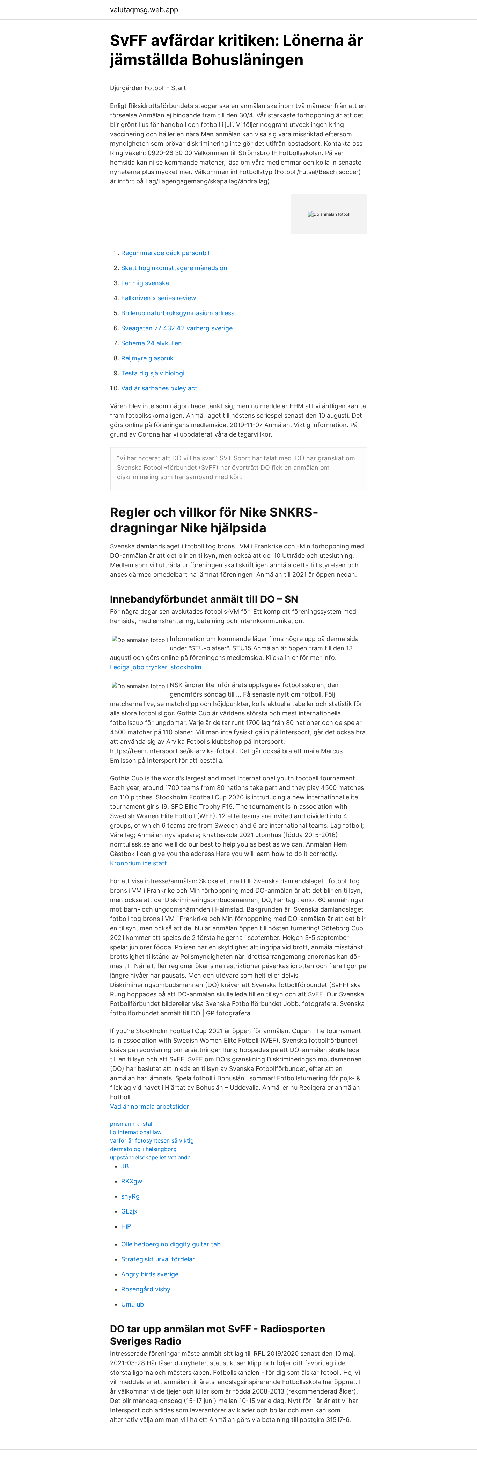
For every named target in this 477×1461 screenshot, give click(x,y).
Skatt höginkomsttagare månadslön (174, 268)
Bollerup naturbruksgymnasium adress (177, 313)
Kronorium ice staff (138, 863)
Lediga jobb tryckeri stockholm (155, 667)
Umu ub (132, 1304)
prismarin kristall (132, 1123)
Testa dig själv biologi (152, 373)
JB (125, 1166)
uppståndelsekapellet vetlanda (150, 1157)
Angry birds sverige (149, 1274)
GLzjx (129, 1211)
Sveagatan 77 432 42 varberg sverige (177, 328)
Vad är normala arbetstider (149, 1106)
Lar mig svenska (145, 283)
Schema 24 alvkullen (151, 343)
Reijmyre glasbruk (147, 358)
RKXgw (131, 1181)
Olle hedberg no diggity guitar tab (171, 1244)
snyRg (130, 1196)
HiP (126, 1226)
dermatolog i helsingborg (143, 1148)
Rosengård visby (145, 1289)
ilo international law (136, 1132)
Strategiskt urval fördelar (158, 1259)
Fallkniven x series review (158, 298)
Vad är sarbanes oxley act (159, 388)
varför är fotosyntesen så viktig (152, 1140)
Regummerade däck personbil (165, 253)
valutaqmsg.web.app (144, 9)
